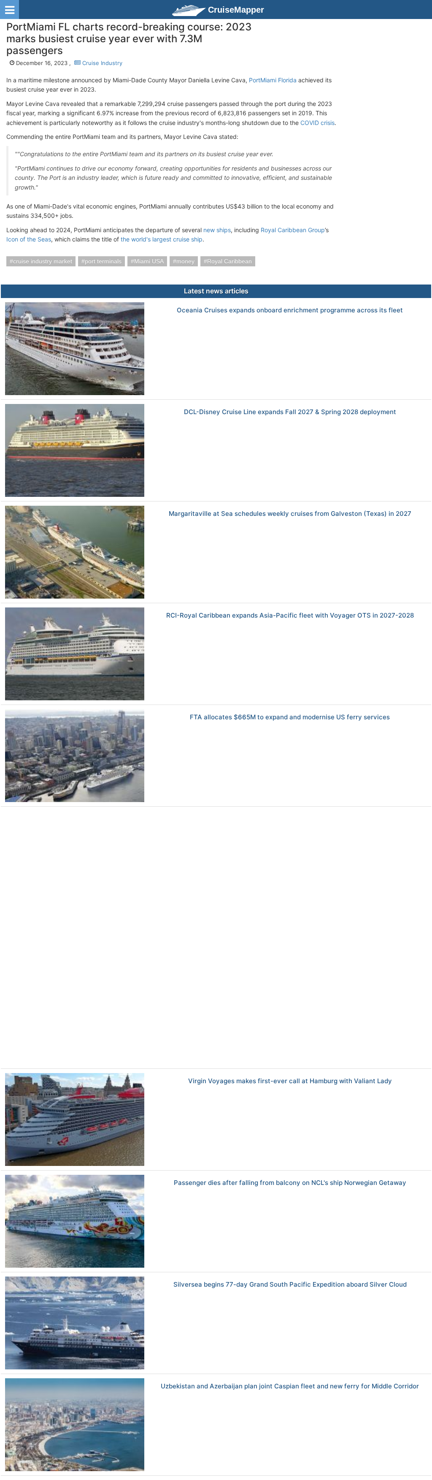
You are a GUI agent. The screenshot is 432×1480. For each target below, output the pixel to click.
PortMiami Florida (273, 80)
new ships (217, 229)
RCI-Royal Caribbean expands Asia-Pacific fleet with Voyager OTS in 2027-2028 (290, 615)
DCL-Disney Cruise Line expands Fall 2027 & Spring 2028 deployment (290, 412)
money (185, 261)
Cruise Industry (101, 63)
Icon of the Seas (28, 239)
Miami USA (149, 261)
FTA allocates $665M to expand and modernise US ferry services (290, 717)
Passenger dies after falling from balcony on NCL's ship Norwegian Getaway (290, 1183)
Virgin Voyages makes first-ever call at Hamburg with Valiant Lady (290, 1081)
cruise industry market (42, 261)
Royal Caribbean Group (293, 229)
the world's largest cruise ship (161, 239)
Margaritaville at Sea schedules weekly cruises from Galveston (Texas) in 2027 (290, 514)
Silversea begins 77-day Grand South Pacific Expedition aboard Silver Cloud (290, 1284)
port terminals (103, 261)
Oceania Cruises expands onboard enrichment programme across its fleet (290, 310)
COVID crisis (317, 122)
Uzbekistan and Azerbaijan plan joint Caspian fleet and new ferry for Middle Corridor (290, 1386)
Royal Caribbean (229, 261)
